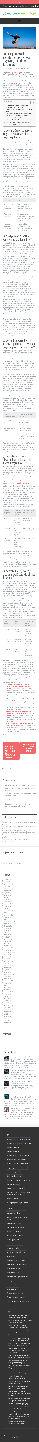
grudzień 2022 (8, 948)
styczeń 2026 (8, 895)
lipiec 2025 (7, 908)
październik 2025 (9, 902)
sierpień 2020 (8, 994)
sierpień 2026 (8, 880)
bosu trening (22, 1159)
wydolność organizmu (21, 483)
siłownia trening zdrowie (15, 1235)
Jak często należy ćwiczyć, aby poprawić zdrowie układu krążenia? (18, 123)
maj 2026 (7, 886)
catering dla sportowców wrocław (18, 1164)
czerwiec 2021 (8, 979)
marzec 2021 (8, 983)
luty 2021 (7, 985)
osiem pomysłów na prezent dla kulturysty (17, 1204)
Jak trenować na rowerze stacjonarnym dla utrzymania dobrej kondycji (20, 1393)
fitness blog (27, 1180)
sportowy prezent (13, 1240)
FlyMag (14, 1438)
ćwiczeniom (30, 89)
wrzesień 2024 (8, 924)
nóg (31, 641)
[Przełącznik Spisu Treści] (31, 102)
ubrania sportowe (13, 1285)
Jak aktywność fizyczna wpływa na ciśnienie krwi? (19, 110)
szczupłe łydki (11, 1256)
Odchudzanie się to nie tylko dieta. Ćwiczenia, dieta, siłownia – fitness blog (19, 1333)
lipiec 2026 (7, 882)
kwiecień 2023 (8, 939)
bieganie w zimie (12, 1155)
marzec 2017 (8, 1023)
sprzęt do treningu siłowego (16, 1252)
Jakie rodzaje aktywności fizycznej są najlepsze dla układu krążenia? (17, 119)
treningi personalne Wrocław (16, 1264)
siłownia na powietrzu (14, 1231)
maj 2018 (7, 1007)
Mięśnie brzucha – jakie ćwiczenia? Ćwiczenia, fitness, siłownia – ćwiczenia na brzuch (21, 713)
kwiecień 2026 (8, 888)
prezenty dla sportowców (15, 1223)
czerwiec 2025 (8, 910)
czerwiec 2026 (8, 884)
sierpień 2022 (8, 957)
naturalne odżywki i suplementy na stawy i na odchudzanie (18, 1193)
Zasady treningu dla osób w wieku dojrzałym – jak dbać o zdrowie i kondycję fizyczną (19, 1416)
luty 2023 (7, 943)
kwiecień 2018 (8, 1009)
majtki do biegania (13, 1184)
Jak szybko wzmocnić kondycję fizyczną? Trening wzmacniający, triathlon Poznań (18, 686)
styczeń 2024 (8, 926)
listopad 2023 (8, 928)
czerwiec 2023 (8, 935)
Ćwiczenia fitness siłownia (15, 1297)
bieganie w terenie (13, 1151)
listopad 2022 (8, 950)
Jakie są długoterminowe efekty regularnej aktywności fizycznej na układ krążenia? (18, 114)
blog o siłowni (11, 1159)
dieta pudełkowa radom (15, 1176)
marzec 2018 (8, 1012)
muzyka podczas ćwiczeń (15, 1188)
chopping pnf (11, 1168)
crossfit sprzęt (22, 1168)
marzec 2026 (8, 891)
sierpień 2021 (8, 976)
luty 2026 (7, 893)
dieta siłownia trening (14, 1180)
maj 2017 (7, 1020)
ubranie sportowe (13, 1289)
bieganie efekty (25, 1139)
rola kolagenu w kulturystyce (16, 1227)
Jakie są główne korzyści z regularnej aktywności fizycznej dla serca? (17, 106)
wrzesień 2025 (8, 904)
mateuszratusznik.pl (23, 68)
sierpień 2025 (8, 906)
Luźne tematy (8, 1041)
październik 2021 (9, 974)
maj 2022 (7, 963)
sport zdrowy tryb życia (14, 1244)
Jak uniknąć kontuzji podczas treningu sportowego (20, 785)
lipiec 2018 (7, 1003)
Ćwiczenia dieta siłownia (15, 1293)
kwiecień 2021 (8, 981)
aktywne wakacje (12, 1139)
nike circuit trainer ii (13, 1199)
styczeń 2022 (8, 972)
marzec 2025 (8, 917)
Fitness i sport (9, 735)
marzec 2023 (8, 941)
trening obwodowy (13, 1272)
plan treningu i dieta (13, 1213)
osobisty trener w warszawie (16, 1209)
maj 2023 (7, 937)
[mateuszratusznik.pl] (19, 13)
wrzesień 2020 (8, 992)
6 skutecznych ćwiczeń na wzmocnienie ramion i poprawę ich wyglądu (10, 751)
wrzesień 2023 (8, 930)
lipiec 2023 (7, 932)
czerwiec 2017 (8, 1018)
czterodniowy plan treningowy (17, 1172)
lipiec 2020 (7, 996)
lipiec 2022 (7, 959)
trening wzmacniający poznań (17, 1281)
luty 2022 (7, 970)
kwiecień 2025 (8, 915)
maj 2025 (7, 913)
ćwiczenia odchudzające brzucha (18, 1301)
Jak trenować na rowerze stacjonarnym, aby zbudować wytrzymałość (18, 1350)
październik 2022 (9, 952)
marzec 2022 (8, 968)
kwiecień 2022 (8, 965)
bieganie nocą (11, 1143)
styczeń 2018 (8, 1016)
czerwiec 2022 (8, 961)
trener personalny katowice (16, 1260)
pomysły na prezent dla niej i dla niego (17, 1218)
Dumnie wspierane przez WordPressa (16, 1436)
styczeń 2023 (8, 946)
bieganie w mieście (13, 1147)
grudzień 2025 (8, 897)
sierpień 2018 (8, 1001)
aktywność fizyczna (16, 73)
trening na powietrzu (14, 1268)
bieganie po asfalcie (24, 1143)
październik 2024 (9, 921)
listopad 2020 (8, 990)
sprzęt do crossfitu (13, 1248)
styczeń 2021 (8, 987)
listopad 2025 (8, 899)
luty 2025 (7, 919)
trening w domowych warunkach (17, 1277)
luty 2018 (7, 1014)
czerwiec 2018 (8, 1005)
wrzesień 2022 (8, 954)
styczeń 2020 (8, 998)
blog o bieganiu (25, 1155)
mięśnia (14, 83)
